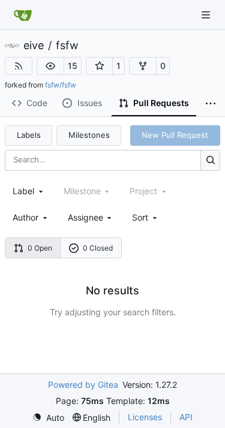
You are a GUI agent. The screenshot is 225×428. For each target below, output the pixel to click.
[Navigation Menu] (207, 15)
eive (33, 46)
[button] (50, 66)
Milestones (89, 135)
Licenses (145, 417)
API (186, 417)
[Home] (23, 15)
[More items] (210, 103)
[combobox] (29, 191)
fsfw (67, 46)
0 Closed (98, 247)
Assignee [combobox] (85, 217)
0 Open (40, 247)
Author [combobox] (25, 217)
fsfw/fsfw (60, 84)
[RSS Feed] (18, 66)
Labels (29, 135)
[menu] (145, 217)
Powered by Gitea (83, 384)
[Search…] (210, 160)
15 (72, 66)
